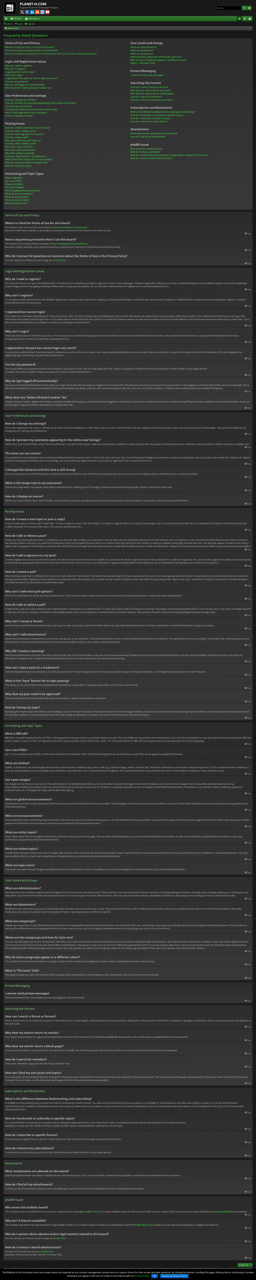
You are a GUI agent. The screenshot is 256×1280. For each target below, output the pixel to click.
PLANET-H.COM (33, 4)
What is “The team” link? (142, 63)
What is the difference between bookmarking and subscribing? (162, 111)
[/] (11, 8)
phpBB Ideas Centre (144, 1224)
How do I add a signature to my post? (24, 134)
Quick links (7, 19)
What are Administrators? (143, 47)
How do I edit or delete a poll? (20, 143)
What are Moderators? (142, 50)
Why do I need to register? (18, 65)
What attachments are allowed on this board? (154, 133)
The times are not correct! (18, 106)
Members (33, 18)
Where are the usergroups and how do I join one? (155, 56)
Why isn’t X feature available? (145, 151)
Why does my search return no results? (150, 90)
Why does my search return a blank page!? (152, 93)
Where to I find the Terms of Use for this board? (29, 47)
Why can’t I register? (15, 68)
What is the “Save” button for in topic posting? (29, 159)
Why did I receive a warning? (19, 153)
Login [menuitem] (245, 19)
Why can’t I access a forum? (19, 146)
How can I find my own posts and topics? (151, 99)
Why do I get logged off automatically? (25, 84)
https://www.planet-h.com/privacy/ (69, 243)
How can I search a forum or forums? (149, 87)
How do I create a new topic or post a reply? (27, 127)
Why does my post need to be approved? (26, 162)
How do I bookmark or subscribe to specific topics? (156, 115)
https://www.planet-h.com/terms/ (69, 227)
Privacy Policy (142, 1275)
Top (249, 233)
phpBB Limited (91, 1211)
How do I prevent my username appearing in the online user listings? (40, 102)
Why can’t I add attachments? (20, 150)
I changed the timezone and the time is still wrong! (31, 109)
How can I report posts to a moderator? (25, 156)
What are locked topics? (17, 199)
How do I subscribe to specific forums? (150, 118)
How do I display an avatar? (19, 115)
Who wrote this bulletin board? (146, 148)
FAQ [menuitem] (240, 19)
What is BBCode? (13, 177)
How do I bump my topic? (18, 165)
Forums (17, 18)
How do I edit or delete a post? (21, 131)
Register (31, 23)
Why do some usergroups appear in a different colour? (158, 59)
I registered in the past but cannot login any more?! (31, 78)
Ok (154, 1276)
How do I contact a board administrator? (151, 158)
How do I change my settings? (20, 99)
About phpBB (223, 1211)
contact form (59, 260)
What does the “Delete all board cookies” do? (28, 87)
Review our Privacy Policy (174, 1276)
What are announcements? (19, 193)
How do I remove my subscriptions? (149, 121)
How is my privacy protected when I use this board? (32, 50)
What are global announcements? (22, 190)
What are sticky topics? (17, 196)
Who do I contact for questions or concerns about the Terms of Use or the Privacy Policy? (51, 53)
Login (20, 23)
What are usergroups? (141, 53)
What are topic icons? (16, 203)
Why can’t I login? (14, 75)
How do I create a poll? (17, 137)
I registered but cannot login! (20, 71)
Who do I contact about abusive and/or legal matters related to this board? (169, 155)
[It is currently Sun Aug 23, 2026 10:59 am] (250, 28)
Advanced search (249, 8)
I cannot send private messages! (147, 75)
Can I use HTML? (13, 181)
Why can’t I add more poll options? (23, 140)
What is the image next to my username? (26, 112)
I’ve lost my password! (16, 81)
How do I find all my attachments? (148, 136)
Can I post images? (14, 187)
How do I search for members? (146, 96)
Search (244, 8)
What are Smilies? (14, 184)
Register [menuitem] (251, 19)
